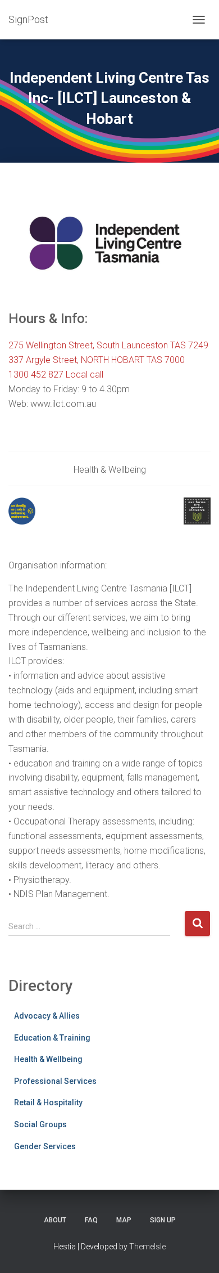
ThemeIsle (147, 1246)
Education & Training (52, 1037)
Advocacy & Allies (47, 1015)
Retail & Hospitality (48, 1102)
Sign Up (163, 1220)
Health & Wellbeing (48, 1059)
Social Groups (40, 1124)
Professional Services (55, 1081)
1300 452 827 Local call (55, 374)
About (55, 1220)
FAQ (91, 1220)
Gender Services (45, 1146)
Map (123, 1220)
